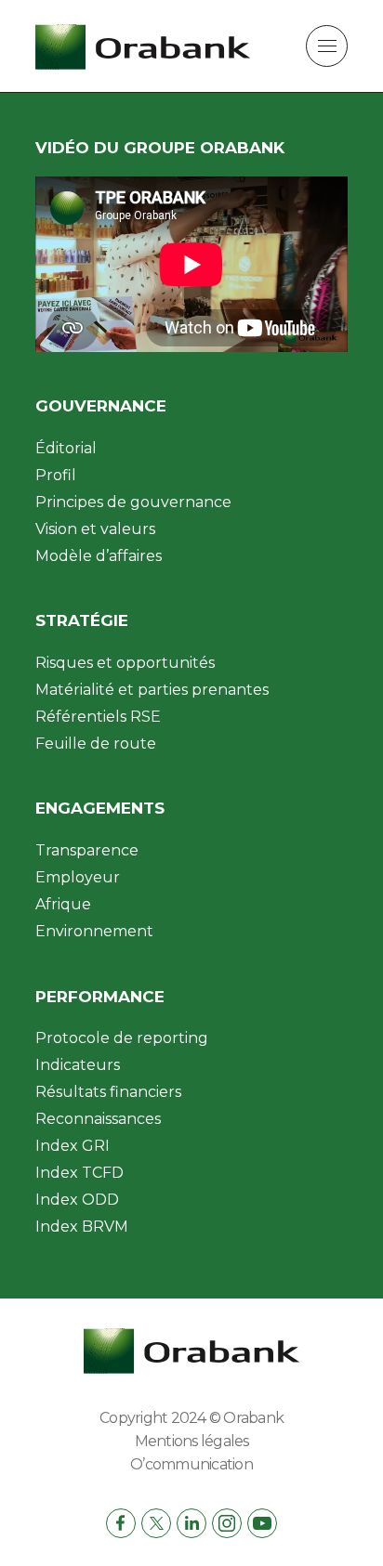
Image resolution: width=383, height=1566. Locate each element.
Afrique (63, 904)
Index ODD (77, 1199)
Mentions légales (192, 1441)
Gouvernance (100, 406)
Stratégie (81, 620)
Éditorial (66, 448)
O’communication (191, 1464)
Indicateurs (77, 1065)
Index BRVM (81, 1226)
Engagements (100, 808)
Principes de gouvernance (133, 502)
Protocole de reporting (121, 1038)
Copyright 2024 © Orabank (191, 1418)
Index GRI (72, 1146)
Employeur (77, 877)
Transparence (87, 850)
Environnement (94, 931)
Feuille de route (95, 743)
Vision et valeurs (95, 529)
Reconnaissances (98, 1119)
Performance (100, 996)
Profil (55, 475)
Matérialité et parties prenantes (152, 689)
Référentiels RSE (98, 716)
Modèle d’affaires (98, 556)
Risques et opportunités (125, 663)
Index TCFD (79, 1172)
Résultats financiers (108, 1092)
